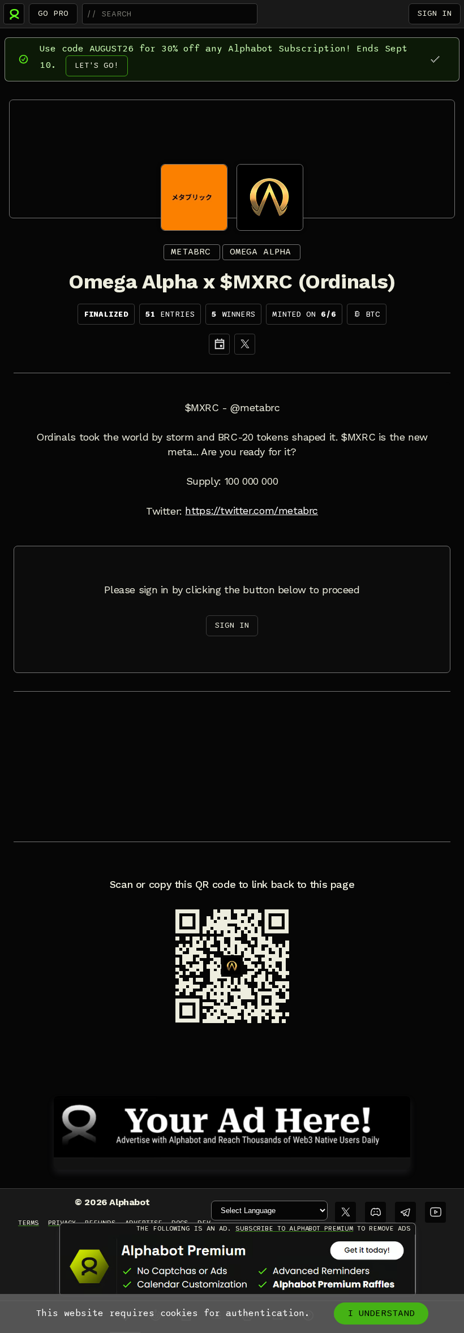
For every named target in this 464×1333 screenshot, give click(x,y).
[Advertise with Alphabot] (232, 1125)
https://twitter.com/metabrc (251, 511)
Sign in (435, 13)
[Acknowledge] (434, 59)
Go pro (53, 13)
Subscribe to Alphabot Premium (294, 1228)
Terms (28, 1223)
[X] (244, 344)
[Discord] (375, 1212)
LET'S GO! (97, 65)
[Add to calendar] (219, 344)
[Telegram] (405, 1212)
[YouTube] (435, 1212)
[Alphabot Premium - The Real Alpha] (237, 1266)
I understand (381, 1313)
